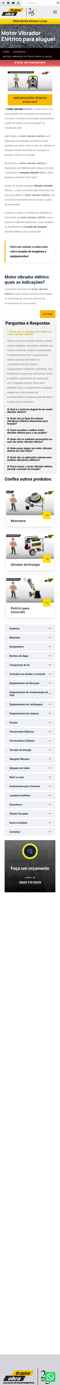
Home (6, 51)
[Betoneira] (47, 515)
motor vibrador (15, 109)
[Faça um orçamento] (30, 851)
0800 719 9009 (30, 882)
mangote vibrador (29, 172)
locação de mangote (35, 226)
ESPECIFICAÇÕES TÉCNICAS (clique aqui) (30, 99)
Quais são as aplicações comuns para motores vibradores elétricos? (29, 458)
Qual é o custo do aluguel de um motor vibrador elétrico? (30, 410)
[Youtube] (13, 3)
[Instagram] (18, 3)
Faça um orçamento (30, 868)
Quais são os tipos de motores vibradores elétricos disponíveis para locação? (27, 421)
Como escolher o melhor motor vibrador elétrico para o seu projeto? (27, 431)
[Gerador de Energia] (47, 559)
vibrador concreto (43, 185)
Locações (19, 51)
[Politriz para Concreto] (47, 602)
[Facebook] (8, 3)
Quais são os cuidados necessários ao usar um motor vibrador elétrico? (29, 440)
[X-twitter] (3, 3)
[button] (30, 332)
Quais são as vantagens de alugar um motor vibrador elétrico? (29, 333)
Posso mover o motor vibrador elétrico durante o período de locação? (29, 468)
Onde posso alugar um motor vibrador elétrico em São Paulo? (29, 449)
